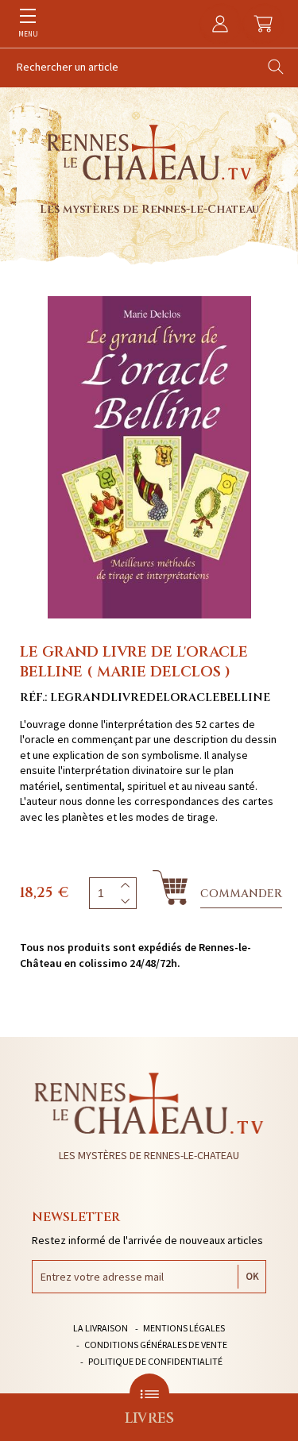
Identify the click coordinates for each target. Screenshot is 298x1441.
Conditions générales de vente (155, 1344)
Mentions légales (184, 1328)
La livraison (100, 1328)
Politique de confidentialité (155, 1361)
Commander (241, 893)
